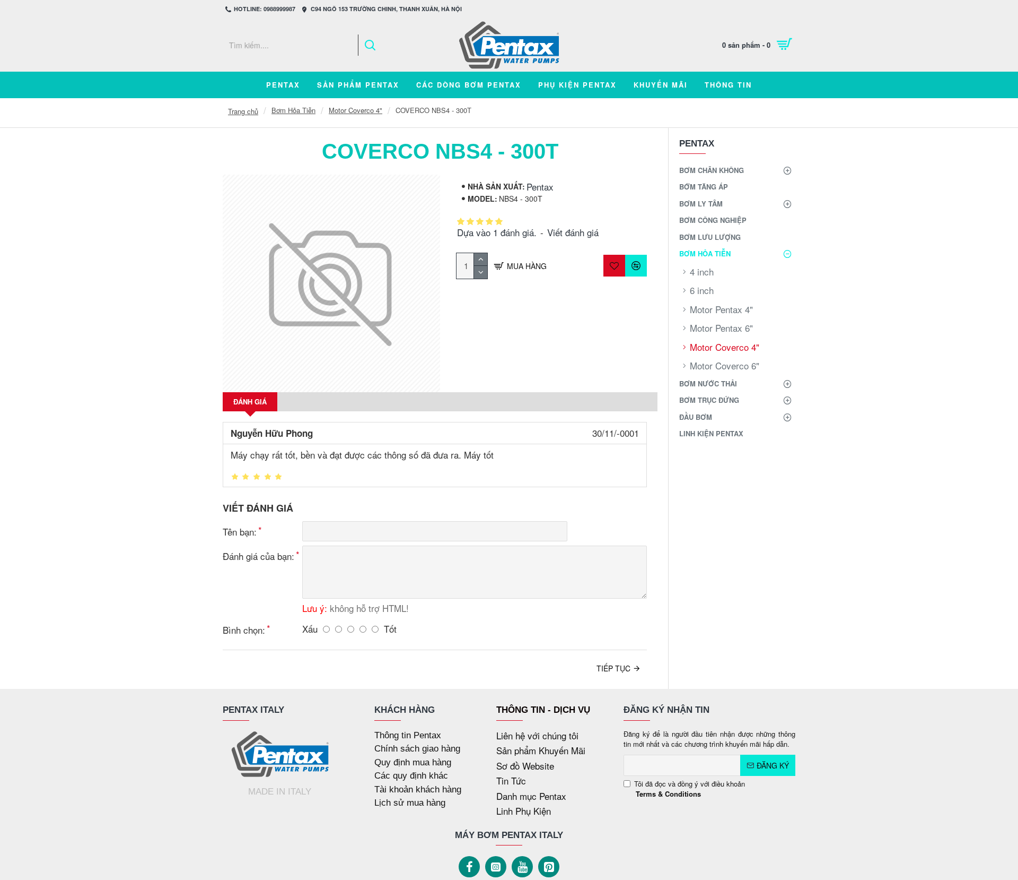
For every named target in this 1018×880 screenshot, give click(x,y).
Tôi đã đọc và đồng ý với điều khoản (689, 789)
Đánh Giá (250, 401)
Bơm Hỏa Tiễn (293, 110)
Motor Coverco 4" (355, 110)
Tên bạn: (240, 531)
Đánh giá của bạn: (258, 556)
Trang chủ (243, 111)
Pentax (540, 186)
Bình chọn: (244, 629)
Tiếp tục (613, 668)
